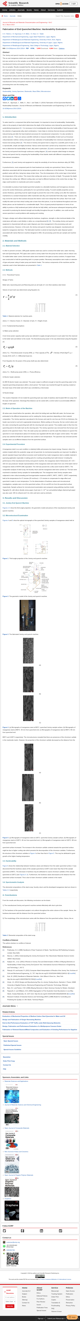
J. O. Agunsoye (17, 34)
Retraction (69, 1302)
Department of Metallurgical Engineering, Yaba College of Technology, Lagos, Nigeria (31, 45)
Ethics (39, 1293)
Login (73, 4)
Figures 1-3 (6, 508)
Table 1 (39, 265)
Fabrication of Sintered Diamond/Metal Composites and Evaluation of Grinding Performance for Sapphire (39, 1029)
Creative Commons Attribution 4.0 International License (55, 1279)
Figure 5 (51, 853)
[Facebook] (22, 1231)
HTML (33, 48)
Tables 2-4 (6, 890)
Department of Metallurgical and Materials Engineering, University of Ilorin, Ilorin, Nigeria (32, 39)
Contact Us (7, 1065)
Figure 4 (33, 853)
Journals (21, 10)
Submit (60, 10)
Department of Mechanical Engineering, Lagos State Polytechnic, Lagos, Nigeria (29, 37)
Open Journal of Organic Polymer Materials (19, 1175)
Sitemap (25, 1300)
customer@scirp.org (13, 1242)
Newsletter (7, 1057)
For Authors (40, 1299)
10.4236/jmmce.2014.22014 (15, 48)
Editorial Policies (42, 1296)
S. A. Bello (25, 34)
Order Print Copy (9, 1061)
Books (29, 10)
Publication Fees (42, 1307)
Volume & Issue (56, 1311)
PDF (27, 48)
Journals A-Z (26, 1291)
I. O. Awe (33, 34)
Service (54, 1288)
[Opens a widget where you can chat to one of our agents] (72, 1317)
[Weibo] (60, 1231)
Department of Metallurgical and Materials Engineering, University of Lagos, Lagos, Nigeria (32, 42)
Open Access (70, 1291)
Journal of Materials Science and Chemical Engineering (23, 1105)
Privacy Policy (70, 1305)
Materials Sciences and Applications (16, 1081)
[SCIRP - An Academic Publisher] (15, 3)
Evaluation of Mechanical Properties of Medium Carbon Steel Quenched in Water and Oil (33, 1016)
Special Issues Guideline (12, 1049)
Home (4, 10)
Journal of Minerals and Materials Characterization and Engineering (25, 22)
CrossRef (72, 973)
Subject (24, 1294)
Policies (69, 1288)
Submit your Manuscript (55, 1318)
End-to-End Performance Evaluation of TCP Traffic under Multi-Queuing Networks (31, 1023)
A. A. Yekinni (7, 34)
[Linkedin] (41, 1231)
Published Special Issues (12, 1045)
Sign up (40, 1318)
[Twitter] (4, 1231)
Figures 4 (6, 520)
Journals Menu (9, 1006)
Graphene (8, 1198)
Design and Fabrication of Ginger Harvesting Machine (21, 1019)
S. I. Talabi (40, 34)
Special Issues (41, 1310)
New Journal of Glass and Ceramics (16, 1151)
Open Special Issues (11, 1041)
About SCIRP (39, 1289)
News (36, 10)
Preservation (70, 1300)
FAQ (4, 1069)
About (43, 10)
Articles (12, 10)
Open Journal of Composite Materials (17, 1128)
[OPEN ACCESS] (61, 3)
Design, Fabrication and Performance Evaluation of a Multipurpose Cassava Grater (31, 1026)
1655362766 (10, 1250)
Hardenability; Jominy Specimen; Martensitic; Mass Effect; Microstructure (27, 91)
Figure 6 (5, 866)
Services (51, 10)
